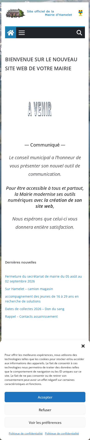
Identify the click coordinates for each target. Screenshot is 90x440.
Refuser (45, 410)
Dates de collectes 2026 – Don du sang (34, 309)
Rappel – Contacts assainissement (31, 316)
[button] (83, 346)
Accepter (45, 397)
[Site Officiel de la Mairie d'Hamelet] (10, 32)
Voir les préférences (45, 422)
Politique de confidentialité (26, 433)
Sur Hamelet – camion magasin (29, 289)
